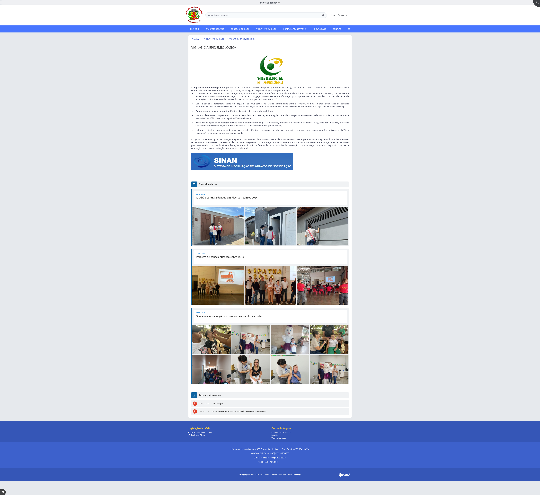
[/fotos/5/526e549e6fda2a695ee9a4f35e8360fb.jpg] (329, 369)
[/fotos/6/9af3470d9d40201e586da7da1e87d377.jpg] (270, 285)
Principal (195, 39)
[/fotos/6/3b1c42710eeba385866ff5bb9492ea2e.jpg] (218, 285)
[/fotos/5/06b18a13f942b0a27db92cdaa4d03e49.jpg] (250, 339)
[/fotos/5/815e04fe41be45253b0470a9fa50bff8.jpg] (290, 339)
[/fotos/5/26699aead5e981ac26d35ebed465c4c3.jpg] (211, 369)
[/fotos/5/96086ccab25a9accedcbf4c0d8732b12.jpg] (211, 339)
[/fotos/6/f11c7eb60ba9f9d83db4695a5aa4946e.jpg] (322, 285)
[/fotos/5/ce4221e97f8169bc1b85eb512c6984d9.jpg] (329, 339)
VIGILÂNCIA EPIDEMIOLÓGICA (242, 39)
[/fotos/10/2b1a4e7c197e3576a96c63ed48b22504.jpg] (322, 226)
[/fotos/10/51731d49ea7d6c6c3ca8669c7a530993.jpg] (270, 226)
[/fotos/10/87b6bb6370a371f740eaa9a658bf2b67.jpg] (218, 226)
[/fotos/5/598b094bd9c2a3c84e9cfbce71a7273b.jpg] (250, 369)
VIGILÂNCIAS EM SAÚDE (214, 39)
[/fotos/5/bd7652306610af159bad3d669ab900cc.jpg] (290, 369)
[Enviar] (323, 15)
